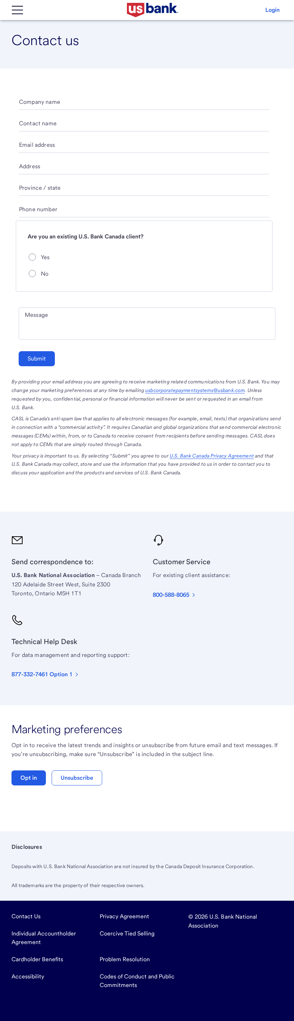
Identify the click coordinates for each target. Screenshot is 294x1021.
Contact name (38, 123)
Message (36, 314)
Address (29, 166)
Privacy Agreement (124, 916)
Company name (39, 101)
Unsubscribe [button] (77, 777)
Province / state (40, 187)
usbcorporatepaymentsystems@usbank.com (195, 390)
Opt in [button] (28, 777)
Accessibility (27, 976)
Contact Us (26, 916)
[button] (272, 10)
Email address (37, 144)
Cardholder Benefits (37, 959)
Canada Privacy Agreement (212, 456)
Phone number (38, 209)
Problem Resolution (125, 959)
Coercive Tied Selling (127, 933)
